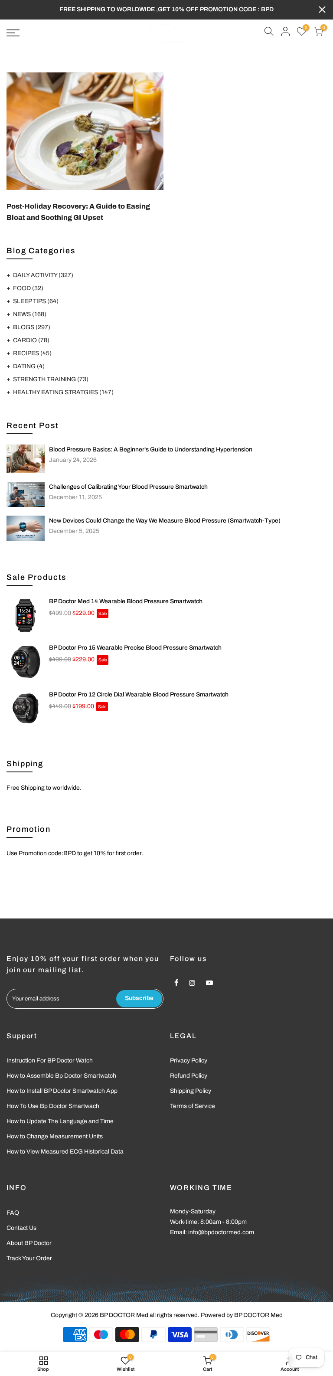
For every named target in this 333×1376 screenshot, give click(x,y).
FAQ (13, 1212)
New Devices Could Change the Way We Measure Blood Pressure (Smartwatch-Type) (165, 520)
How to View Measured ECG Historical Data (65, 1151)
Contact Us (21, 1228)
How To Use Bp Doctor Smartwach (53, 1106)
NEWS (29, 314)
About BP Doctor (29, 1243)
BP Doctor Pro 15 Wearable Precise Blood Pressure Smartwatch (135, 647)
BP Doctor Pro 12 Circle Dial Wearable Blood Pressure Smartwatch (139, 694)
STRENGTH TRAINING (50, 379)
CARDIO (31, 340)
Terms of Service (192, 1106)
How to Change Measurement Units (55, 1136)
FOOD (28, 288)
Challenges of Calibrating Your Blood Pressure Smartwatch (128, 487)
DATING (29, 366)
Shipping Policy (190, 1091)
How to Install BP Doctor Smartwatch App (62, 1091)
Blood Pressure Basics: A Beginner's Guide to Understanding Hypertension (150, 449)
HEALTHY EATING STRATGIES (63, 392)
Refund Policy (188, 1075)
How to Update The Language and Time (60, 1121)
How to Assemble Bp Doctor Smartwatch (61, 1075)
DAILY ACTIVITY (43, 275)
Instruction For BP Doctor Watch (50, 1060)
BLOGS (31, 327)
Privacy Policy (188, 1060)
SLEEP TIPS (36, 301)
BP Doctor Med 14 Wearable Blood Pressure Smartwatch (125, 601)
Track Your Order (29, 1258)
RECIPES (32, 353)
